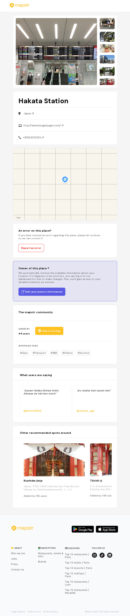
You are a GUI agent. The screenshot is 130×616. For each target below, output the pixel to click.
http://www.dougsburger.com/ (43, 125)
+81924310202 (32, 137)
